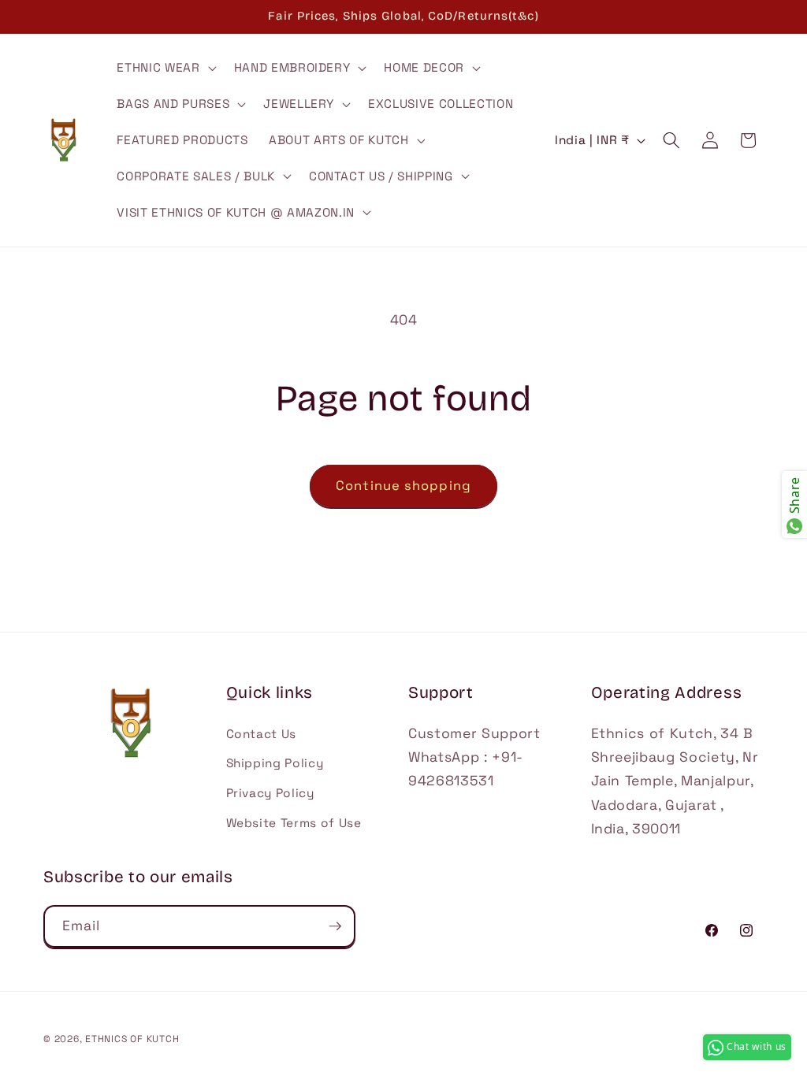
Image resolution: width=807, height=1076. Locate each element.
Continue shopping (403, 485)
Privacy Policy (270, 792)
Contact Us (261, 733)
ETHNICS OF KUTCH (132, 1039)
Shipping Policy (275, 762)
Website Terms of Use (294, 822)
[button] (164, 68)
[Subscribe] (335, 926)
